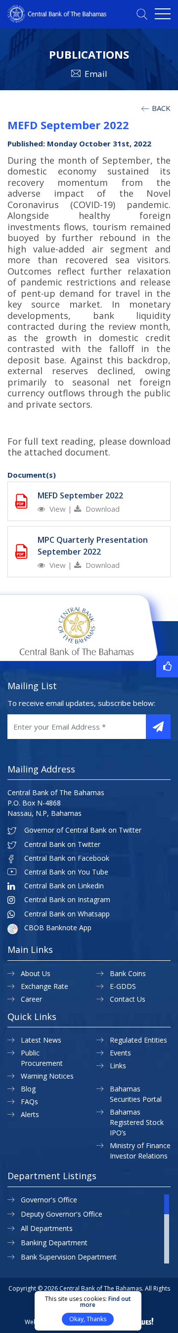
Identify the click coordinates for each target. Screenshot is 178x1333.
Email (96, 73)
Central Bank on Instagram (67, 899)
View (57, 509)
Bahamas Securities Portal (136, 1094)
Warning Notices (47, 1076)
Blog (28, 1088)
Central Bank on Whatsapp (67, 914)
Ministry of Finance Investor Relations (140, 1150)
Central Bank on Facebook (66, 858)
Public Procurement (42, 1058)
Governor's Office (49, 1199)
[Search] (141, 14)
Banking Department (54, 1242)
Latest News (41, 1040)
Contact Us (127, 999)
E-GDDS (123, 986)
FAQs (29, 1101)
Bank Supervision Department (69, 1257)
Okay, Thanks (87, 1319)
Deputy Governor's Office (61, 1214)
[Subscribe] (158, 726)
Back (160, 108)
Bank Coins (128, 973)
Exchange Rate (44, 986)
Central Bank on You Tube (66, 872)
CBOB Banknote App (57, 927)
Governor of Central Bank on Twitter (82, 830)
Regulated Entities (138, 1040)
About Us (35, 973)
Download (102, 509)
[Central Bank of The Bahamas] (56, 20)
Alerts (30, 1114)
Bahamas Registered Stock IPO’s (137, 1122)
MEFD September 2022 (80, 495)
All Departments (47, 1228)
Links (118, 1065)
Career (31, 999)
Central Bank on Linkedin (64, 885)
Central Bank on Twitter (62, 844)
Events (120, 1052)
